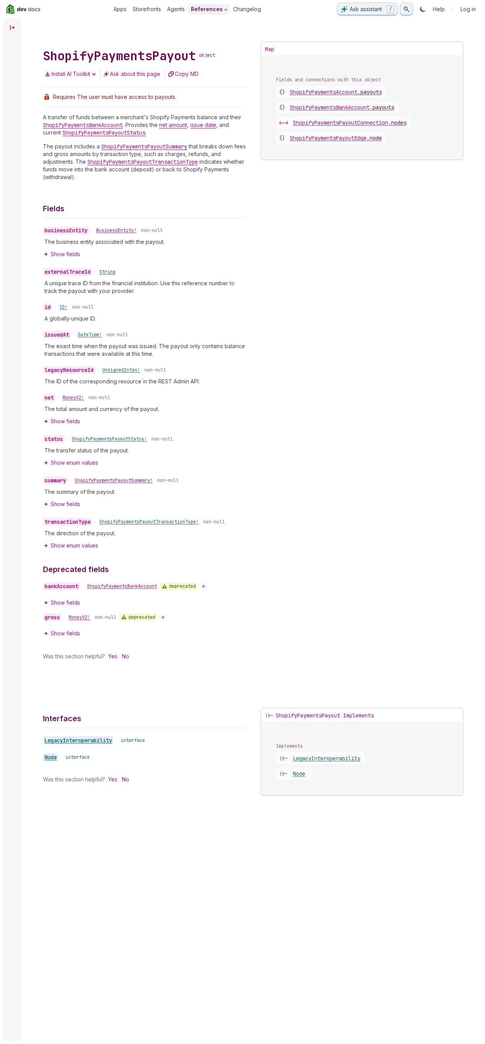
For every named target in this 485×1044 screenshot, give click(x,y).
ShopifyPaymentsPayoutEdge (336, 138)
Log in (468, 9)
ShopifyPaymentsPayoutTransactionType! (149, 522)
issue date (203, 125)
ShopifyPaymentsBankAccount (122, 586)
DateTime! (90, 335)
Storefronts (147, 9)
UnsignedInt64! (121, 370)
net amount (173, 125)
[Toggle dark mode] (423, 9)
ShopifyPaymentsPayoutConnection (349, 122)
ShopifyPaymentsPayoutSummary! (114, 480)
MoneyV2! (73, 398)
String (107, 272)
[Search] (406, 9)
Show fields (65, 254)
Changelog (247, 9)
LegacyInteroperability (78, 740)
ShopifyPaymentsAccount (336, 92)
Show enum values (74, 462)
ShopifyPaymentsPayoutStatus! (109, 439)
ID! (63, 307)
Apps (120, 9)
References (207, 9)
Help (439, 9)
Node (50, 757)
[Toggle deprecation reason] (203, 586)
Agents (176, 9)
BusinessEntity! (116, 230)
